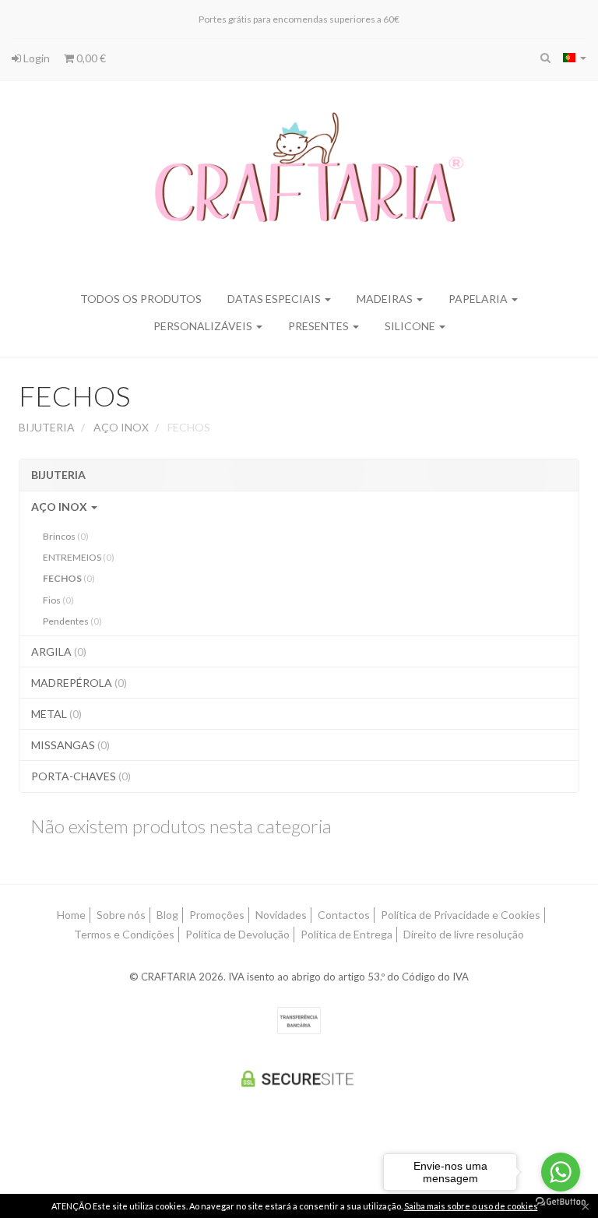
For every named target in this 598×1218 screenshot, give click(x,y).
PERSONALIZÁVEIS (204, 326)
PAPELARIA (479, 298)
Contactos (344, 914)
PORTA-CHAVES (81, 776)
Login (35, 58)
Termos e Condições (124, 934)
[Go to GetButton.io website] (561, 1202)
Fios (58, 600)
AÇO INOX (60, 506)
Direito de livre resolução (463, 934)
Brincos (66, 536)
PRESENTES (319, 326)
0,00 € (90, 58)
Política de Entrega (346, 934)
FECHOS (74, 395)
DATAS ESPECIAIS (275, 298)
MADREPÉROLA (79, 682)
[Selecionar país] (574, 58)
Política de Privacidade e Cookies (460, 914)
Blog (167, 914)
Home (71, 914)
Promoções (216, 914)
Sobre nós (121, 914)
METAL (56, 713)
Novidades (281, 914)
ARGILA (58, 651)
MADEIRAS (386, 298)
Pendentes (72, 621)
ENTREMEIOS (78, 557)
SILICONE (411, 326)
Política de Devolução (237, 934)
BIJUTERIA (58, 474)
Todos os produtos (141, 298)
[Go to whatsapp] (560, 1172)
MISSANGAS (70, 745)
